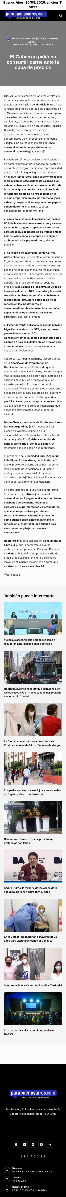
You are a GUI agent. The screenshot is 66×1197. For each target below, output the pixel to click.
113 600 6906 (19, 1181)
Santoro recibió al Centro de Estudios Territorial (33, 985)
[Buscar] (60, 15)
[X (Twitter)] (25, 1145)
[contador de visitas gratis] (33, 1156)
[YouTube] (41, 1145)
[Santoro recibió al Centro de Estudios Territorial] (33, 964)
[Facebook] (16, 1145)
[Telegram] (50, 1145)
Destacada (47, 44)
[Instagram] (33, 1145)
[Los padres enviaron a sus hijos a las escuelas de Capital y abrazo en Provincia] (33, 768)
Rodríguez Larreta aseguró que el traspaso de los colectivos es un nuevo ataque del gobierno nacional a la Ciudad (33, 692)
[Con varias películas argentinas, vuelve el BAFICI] (33, 1008)
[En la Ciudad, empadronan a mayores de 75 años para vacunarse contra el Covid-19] (33, 915)
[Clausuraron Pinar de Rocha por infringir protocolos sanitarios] (33, 817)
